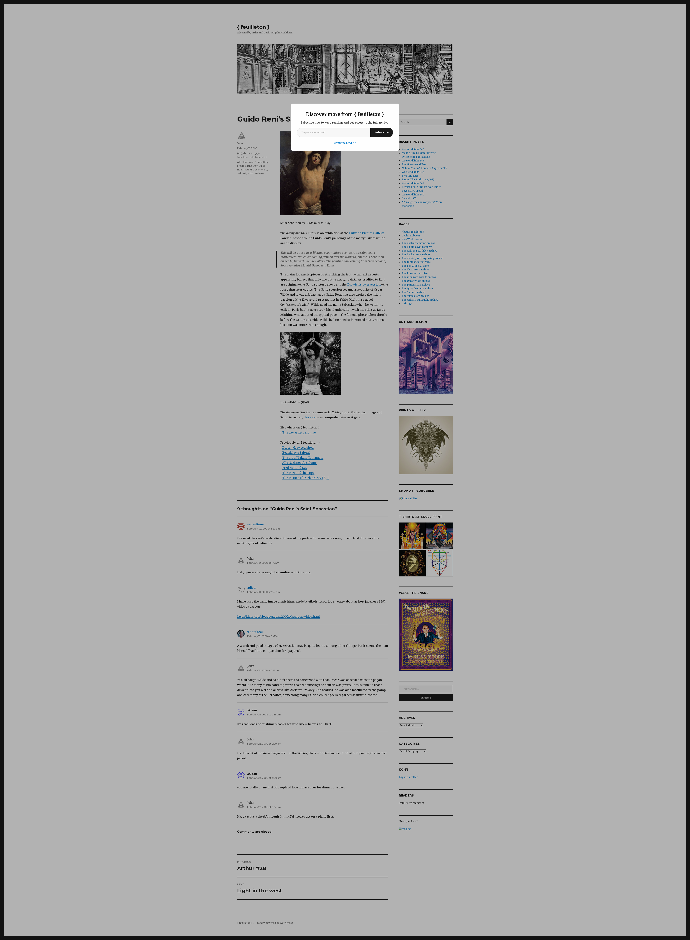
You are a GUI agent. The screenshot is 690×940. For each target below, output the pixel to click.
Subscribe (382, 132)
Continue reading (345, 143)
